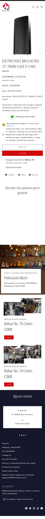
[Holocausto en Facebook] (26, 508)
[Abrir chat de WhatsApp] (13, 116)
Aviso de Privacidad (9, 459)
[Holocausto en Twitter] (30, 508)
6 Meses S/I (6, 455)
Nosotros (5, 443)
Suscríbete (8, 486)
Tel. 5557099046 (8, 451)
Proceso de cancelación (11, 467)
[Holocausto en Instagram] (34, 508)
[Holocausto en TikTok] (38, 508)
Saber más (10, 125)
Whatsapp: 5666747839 (11, 447)
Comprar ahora (22, 153)
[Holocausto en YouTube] (42, 508)
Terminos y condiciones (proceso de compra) (19, 463)
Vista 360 (9, 337)
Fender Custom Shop (10, 471)
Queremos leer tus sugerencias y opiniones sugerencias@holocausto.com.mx (18, 476)
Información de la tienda (13, 167)
